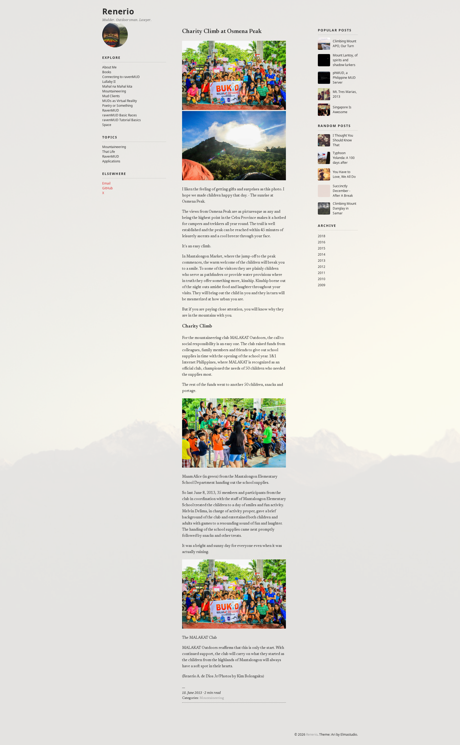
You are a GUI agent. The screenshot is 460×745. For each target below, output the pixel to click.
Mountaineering (114, 91)
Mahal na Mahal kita (117, 86)
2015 (321, 248)
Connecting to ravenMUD (121, 77)
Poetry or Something (117, 105)
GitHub (107, 188)
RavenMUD (110, 110)
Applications (111, 161)
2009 (321, 285)
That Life (108, 151)
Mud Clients (111, 96)
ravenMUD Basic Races (119, 115)
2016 (321, 242)
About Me (109, 67)
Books (106, 72)
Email (106, 183)
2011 (321, 273)
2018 (321, 236)
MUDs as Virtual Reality (119, 101)
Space (106, 124)
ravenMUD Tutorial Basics (121, 120)
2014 (321, 254)
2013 (321, 260)
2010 (321, 279)
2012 (321, 266)
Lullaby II (109, 81)
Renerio (118, 11)
